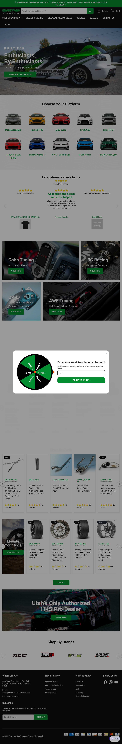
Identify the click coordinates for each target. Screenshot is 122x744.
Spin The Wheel (81, 380)
